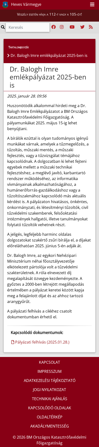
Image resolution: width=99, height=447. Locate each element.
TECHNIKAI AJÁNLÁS (49, 398)
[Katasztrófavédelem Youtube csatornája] (72, 27)
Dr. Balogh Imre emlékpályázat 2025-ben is (48, 77)
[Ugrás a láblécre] (84, 4)
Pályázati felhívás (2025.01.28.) (41, 342)
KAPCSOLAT (49, 362)
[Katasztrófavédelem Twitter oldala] (82, 27)
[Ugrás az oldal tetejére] (9, 69)
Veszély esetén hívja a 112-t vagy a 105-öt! (49, 14)
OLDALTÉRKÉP (49, 417)
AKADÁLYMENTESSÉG (49, 426)
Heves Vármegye (25, 4)
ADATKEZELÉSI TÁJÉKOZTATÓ (49, 380)
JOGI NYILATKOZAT (49, 389)
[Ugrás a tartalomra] (79, 4)
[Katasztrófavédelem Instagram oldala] (61, 27)
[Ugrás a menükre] (74, 4)
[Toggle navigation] (92, 5)
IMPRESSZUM (49, 371)
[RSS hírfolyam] (90, 27)
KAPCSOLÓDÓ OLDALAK (49, 408)
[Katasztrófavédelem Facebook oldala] (53, 27)
